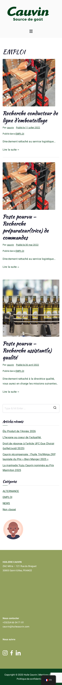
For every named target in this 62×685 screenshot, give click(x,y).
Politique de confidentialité (31, 679)
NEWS (6, 503)
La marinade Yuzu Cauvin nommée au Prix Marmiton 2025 (28, 467)
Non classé (9, 510)
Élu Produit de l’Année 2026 (19, 431)
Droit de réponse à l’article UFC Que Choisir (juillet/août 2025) (28, 446)
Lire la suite (10, 150)
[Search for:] (31, 408)
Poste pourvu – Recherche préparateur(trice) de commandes (26, 227)
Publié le (28, 127)
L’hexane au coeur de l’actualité (22, 437)
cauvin (10, 127)
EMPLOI (20, 134)
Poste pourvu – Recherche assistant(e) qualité (27, 350)
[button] (31, 31)
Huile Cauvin (31, 675)
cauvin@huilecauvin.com (16, 626)
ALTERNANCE (11, 491)
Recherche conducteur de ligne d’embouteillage (30, 116)
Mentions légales (48, 675)
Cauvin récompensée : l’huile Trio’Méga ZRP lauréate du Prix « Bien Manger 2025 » (29, 456)
